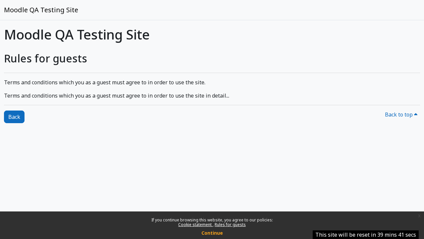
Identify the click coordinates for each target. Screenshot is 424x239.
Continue (212, 233)
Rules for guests (230, 224)
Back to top (399, 114)
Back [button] (14, 116)
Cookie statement (195, 224)
